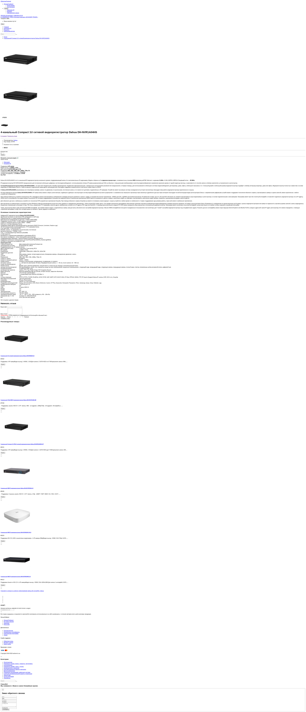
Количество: (4, 151)
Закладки (6, 623)
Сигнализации (8, 665)
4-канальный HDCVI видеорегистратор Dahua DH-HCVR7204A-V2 (17, 488)
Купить (3, 154)
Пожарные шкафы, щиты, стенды (14, 666)
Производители (8, 630)
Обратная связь (8, 641)
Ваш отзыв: (4, 314)
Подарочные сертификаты (12, 632)
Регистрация (11, 5)
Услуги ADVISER (9, 676)
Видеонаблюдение (9, 671)
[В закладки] (1, 366)
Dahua (15, 140)
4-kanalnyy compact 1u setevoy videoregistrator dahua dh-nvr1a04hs (20, 591)
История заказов (9, 621)
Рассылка (7, 624)
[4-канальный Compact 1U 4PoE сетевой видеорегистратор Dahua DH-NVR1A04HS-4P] (17, 441)
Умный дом (7, 675)
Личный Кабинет (9, 620)
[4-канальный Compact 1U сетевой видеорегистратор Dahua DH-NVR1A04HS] (20, 76)
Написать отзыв (12, 136)
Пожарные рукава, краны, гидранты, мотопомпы (18, 663)
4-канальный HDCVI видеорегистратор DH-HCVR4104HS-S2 (16, 576)
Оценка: (3, 317)
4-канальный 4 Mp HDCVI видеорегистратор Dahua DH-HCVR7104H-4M (18, 400)
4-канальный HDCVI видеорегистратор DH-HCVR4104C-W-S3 (16, 532)
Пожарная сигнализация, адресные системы (17, 672)
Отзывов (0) (7, 163)
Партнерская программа (11, 633)
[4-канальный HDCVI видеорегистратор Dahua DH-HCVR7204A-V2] (17, 485)
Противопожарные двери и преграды (15, 669)
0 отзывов (4, 136)
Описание (7, 162)
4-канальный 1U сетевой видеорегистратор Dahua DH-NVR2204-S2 (17, 355)
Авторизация (11, 7)
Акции (5, 635)
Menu (2, 24)
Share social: (4, 159)
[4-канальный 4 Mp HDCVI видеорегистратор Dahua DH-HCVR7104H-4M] (17, 397)
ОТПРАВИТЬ (6, 709)
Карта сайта (7, 644)
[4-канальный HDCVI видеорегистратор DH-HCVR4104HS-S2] (17, 573)
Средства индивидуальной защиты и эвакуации (18, 673)
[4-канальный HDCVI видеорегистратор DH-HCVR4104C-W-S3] (17, 529)
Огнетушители (8, 662)
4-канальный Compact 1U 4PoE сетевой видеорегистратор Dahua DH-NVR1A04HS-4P (22, 444)
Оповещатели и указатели (11, 668)
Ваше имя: (4, 307)
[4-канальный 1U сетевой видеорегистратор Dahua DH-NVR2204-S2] (17, 352)
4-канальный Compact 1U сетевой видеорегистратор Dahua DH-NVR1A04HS (26, 38)
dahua (42, 591)
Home (5, 37)
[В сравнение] (1, 500)
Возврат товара (8, 642)
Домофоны (7, 678)
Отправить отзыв (5, 318)
